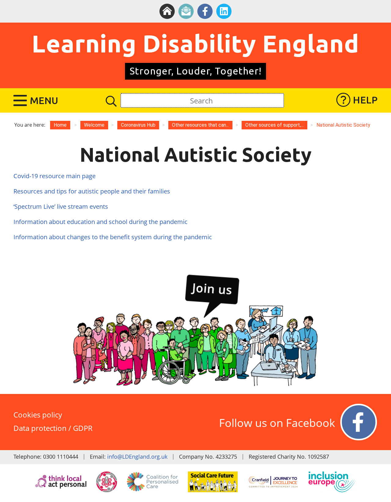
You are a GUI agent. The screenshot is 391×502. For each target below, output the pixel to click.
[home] (167, 11)
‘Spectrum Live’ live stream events (60, 206)
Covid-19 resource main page (54, 176)
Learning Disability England (195, 43)
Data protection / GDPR (53, 428)
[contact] (186, 11)
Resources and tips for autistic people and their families (91, 191)
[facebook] (205, 11)
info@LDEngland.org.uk (137, 456)
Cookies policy (37, 415)
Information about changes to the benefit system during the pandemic (113, 237)
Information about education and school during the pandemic (101, 222)
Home (60, 125)
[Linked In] (224, 11)
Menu (44, 100)
